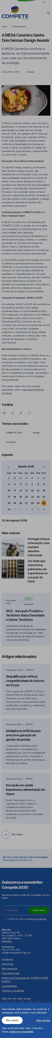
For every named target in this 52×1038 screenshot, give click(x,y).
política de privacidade (21, 1031)
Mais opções (43, 1020)
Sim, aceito (12, 1020)
